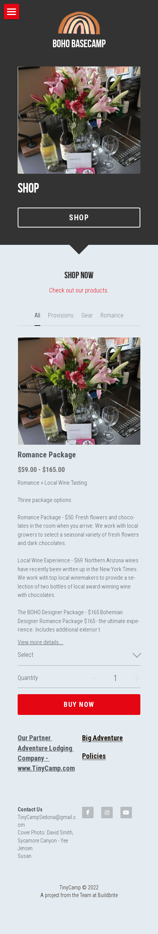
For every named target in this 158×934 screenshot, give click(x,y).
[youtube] (126, 812)
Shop (79, 217)
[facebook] (88, 812)
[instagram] (107, 812)
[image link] (79, 22)
